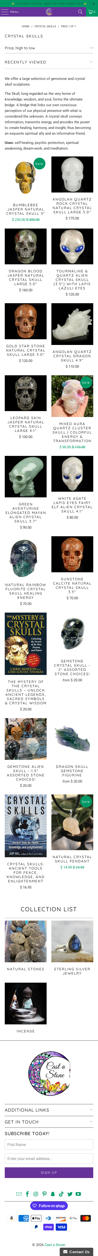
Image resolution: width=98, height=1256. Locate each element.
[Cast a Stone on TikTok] (61, 1194)
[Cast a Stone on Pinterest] (44, 1194)
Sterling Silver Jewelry (72, 949)
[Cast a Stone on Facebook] (27, 1194)
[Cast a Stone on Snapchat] (53, 1194)
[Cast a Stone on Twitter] (70, 1194)
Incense (26, 1009)
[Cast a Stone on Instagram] (36, 1194)
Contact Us (78, 1252)
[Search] (80, 12)
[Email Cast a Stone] (19, 1194)
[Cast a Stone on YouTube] (78, 1194)
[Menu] (2, 12)
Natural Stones (26, 949)
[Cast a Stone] (49, 12)
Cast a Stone (54, 1245)
